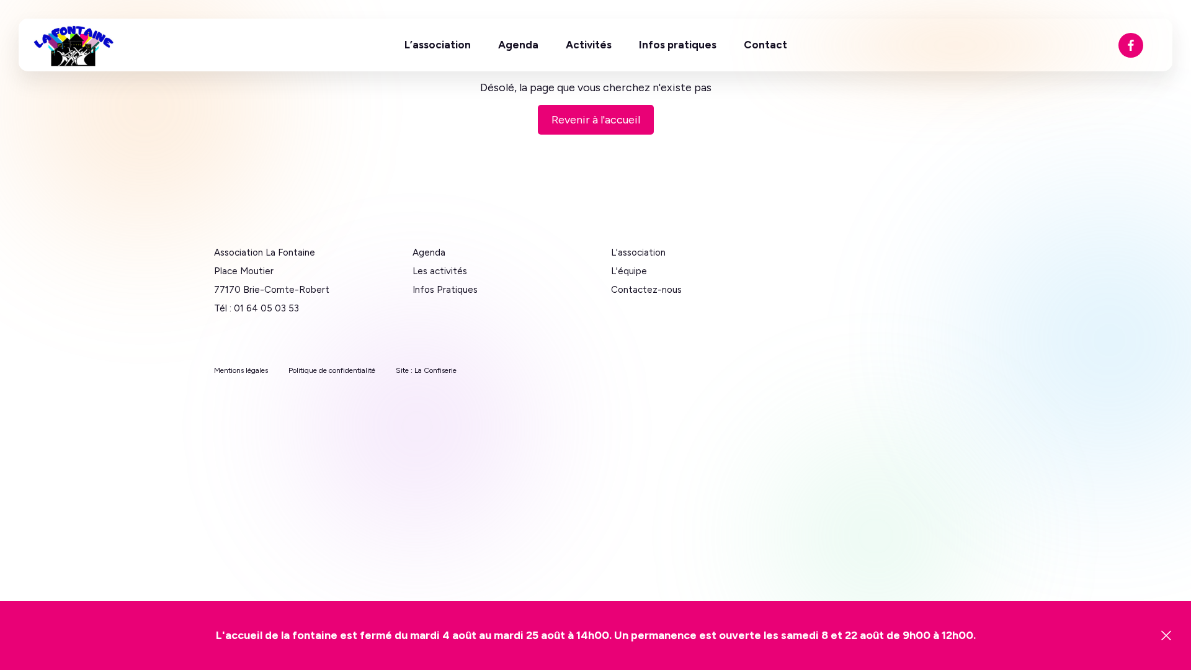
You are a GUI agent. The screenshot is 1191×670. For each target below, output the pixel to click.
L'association (638, 252)
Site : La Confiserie (426, 370)
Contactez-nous (646, 289)
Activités (589, 44)
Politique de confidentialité (331, 370)
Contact (765, 44)
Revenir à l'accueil (595, 120)
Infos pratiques (677, 44)
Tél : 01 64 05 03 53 (256, 308)
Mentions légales (241, 370)
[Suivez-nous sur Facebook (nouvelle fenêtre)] (1130, 45)
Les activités (440, 271)
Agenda (518, 44)
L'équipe (629, 271)
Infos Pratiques (445, 289)
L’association (437, 44)
